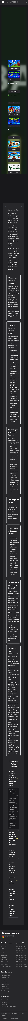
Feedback (20, 1013)
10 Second (4, 953)
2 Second (3, 948)
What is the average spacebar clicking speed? (12, 910)
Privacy (8, 1013)
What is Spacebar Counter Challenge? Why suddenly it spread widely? (12, 778)
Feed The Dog (5, 991)
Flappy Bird (4, 980)
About (3, 1013)
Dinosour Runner (5, 975)
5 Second (3, 951)
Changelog (4, 1015)
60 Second (4, 959)
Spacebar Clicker (5, 1000)
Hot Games (4, 1002)
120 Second (4, 964)
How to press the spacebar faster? (12, 853)
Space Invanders (5, 982)
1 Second (3, 946)
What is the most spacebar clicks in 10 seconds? (12, 894)
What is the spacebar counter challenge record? (12, 867)
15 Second (4, 955)
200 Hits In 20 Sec (21, 951)
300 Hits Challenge (21, 957)
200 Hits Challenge (21, 953)
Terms (14, 1013)
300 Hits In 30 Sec (21, 955)
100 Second (4, 962)
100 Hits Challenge (21, 948)
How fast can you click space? (12, 881)
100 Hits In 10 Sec (21, 946)
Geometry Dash (5, 1004)
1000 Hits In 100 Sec (21, 964)
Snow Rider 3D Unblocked (8, 1007)
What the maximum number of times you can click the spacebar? (12, 839)
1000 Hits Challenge (21, 966)
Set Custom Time (6, 966)
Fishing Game (5, 989)
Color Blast (4, 986)
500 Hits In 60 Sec (21, 959)
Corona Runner (5, 977)
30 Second (4, 957)
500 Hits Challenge (21, 962)
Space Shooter (5, 984)
